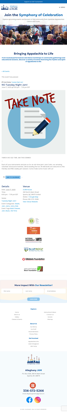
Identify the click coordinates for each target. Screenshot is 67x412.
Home (17, 312)
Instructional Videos (50, 312)
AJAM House (27, 190)
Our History (33, 327)
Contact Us (50, 314)
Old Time (14, 211)
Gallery (17, 317)
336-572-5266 (33, 390)
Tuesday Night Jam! (9, 201)
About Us (17, 314)
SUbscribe (33, 299)
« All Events (5, 71)
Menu (63, 7)
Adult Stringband (33, 344)
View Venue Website (30, 202)
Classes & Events (17, 319)
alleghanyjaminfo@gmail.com (35, 394)
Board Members (33, 331)
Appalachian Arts (33, 341)
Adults (17, 204)
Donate (50, 317)
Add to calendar (13, 177)
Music (8, 211)
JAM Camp (33, 346)
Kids (16, 206)
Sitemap (50, 319)
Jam (3, 206)
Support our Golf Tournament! (33, 2)
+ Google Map (33, 197)
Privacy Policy (33, 334)
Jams (8, 206)
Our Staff (33, 329)
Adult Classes (15, 208)
